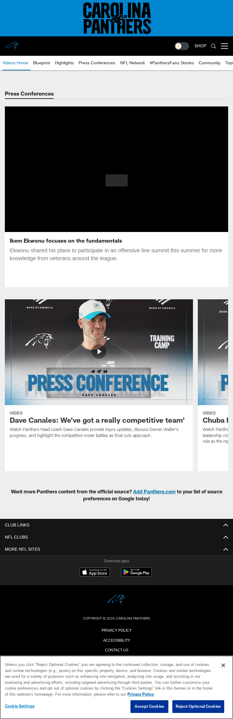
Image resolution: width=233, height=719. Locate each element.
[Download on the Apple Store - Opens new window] (94, 573)
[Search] (213, 46)
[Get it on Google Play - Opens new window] (136, 575)
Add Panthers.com (154, 491)
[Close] (223, 665)
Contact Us (116, 649)
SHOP (200, 46)
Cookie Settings (20, 706)
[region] (116, 687)
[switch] (181, 46)
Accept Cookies (149, 706)
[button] (116, 180)
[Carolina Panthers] (116, 600)
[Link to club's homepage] (12, 44)
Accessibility (116, 640)
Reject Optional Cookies (198, 706)
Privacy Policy (116, 630)
